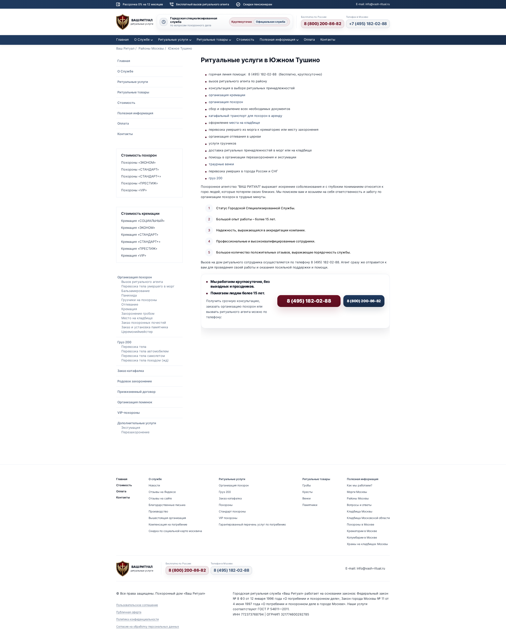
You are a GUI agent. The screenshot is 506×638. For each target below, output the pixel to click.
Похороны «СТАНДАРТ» (140, 169)
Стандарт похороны (232, 511)
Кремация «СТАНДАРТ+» (140, 242)
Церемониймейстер (137, 332)
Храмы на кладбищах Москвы (367, 544)
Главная (122, 39)
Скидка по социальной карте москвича (175, 531)
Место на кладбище (137, 318)
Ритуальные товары (212, 39)
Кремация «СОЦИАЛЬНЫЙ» (143, 221)
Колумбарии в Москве (362, 537)
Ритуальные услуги (173, 39)
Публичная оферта (128, 612)
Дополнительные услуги (136, 423)
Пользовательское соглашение (137, 605)
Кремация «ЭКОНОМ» (138, 228)
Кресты (307, 492)
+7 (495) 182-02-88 (368, 23)
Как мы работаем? (359, 485)
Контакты (327, 39)
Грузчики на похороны (139, 300)
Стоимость (245, 39)
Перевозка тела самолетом (143, 356)
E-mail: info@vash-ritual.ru (373, 4)
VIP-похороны (128, 413)
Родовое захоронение (134, 381)
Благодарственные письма (167, 505)
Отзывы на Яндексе (162, 492)
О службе (155, 479)
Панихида (129, 295)
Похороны (226, 505)
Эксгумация (130, 428)
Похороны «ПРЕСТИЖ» (139, 183)
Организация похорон (134, 277)
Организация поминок (134, 402)
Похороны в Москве (360, 524)
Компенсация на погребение (168, 524)
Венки (306, 498)
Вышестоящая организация (167, 518)
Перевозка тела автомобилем (145, 351)
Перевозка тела (133, 347)
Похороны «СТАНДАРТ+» (141, 176)
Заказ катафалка (130, 371)
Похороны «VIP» (134, 190)
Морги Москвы (357, 492)
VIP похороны (228, 518)
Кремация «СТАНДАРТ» (139, 234)
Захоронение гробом (137, 313)
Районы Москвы (358, 498)
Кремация (129, 309)
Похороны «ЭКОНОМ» (138, 162)
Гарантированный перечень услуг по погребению (252, 524)
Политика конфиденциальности (137, 619)
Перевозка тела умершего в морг (147, 286)
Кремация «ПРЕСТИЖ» (139, 249)
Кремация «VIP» (133, 255)
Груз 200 (124, 342)
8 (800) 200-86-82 (322, 23)
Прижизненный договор (136, 392)
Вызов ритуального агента (142, 282)
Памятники (309, 505)
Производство (158, 511)
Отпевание (129, 304)
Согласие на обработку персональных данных (147, 626)
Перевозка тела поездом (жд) (145, 360)
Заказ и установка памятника (144, 327)
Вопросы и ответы (359, 505)
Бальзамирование (135, 291)
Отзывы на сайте (160, 498)
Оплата (309, 39)
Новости (154, 485)
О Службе (142, 39)
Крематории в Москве (362, 531)
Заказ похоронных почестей (143, 323)
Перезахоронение (135, 432)
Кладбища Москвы (359, 511)
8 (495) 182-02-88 (231, 570)
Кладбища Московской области (368, 518)
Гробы (306, 485)
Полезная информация (277, 39)
